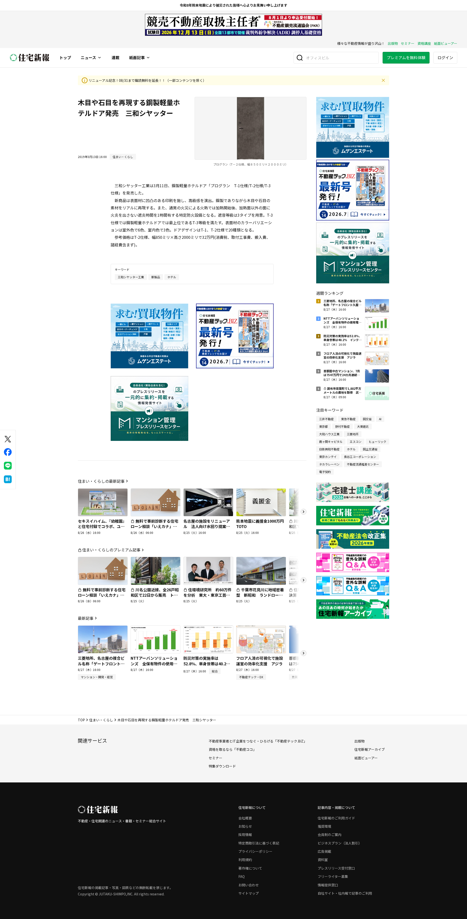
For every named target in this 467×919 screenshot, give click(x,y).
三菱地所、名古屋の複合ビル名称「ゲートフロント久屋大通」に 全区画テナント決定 (101, 666)
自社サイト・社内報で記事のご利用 (345, 893)
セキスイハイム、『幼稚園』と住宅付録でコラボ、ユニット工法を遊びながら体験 (102, 526)
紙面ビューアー (445, 43)
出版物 (393, 43)
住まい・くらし (101, 720)
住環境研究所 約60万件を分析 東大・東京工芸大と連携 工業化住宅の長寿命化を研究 (207, 598)
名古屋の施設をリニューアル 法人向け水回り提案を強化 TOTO (206, 526)
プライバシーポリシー (255, 851)
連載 (115, 58)
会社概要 (245, 818)
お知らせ (245, 826)
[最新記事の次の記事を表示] (303, 653)
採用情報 (245, 834)
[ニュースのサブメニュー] (99, 57)
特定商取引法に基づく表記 (258, 843)
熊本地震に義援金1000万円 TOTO (262, 523)
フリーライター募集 (333, 876)
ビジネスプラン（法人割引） (340, 843)
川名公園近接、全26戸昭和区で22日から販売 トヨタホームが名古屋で (155, 595)
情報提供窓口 (328, 884)
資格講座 (424, 43)
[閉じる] (383, 80)
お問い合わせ (248, 884)
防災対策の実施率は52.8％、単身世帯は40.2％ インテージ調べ (208, 663)
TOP (81, 720)
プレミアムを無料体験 (406, 57)
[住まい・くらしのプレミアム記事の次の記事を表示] (303, 580)
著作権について (250, 868)
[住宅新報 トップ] (30, 57)
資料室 (323, 859)
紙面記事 (137, 58)
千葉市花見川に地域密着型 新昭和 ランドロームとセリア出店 (260, 595)
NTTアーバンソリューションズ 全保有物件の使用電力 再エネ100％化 (154, 663)
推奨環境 (324, 826)
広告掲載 (324, 851)
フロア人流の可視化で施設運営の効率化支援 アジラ (259, 660)
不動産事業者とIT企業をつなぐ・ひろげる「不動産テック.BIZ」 (258, 741)
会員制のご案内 (329, 834)
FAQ (241, 876)
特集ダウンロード (222, 766)
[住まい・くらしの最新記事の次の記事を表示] (303, 512)
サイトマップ (248, 893)
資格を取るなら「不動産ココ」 (232, 749)
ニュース (88, 58)
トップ (65, 58)
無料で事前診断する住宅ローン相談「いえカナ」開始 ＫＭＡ (154, 526)
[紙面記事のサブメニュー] (148, 57)
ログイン (445, 57)
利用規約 (245, 859)
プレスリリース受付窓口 (336, 868)
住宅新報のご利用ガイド (336, 818)
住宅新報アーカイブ (369, 749)
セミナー (407, 43)
